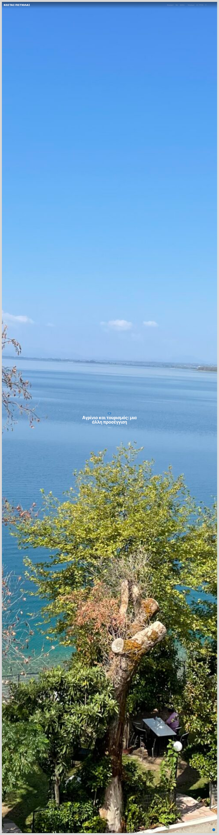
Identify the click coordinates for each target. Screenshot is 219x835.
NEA (109, 413)
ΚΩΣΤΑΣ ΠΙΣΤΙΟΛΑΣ (17, 5)
